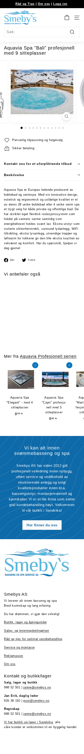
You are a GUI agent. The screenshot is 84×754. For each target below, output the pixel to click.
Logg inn (60, 4)
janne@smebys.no (37, 687)
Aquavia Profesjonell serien (48, 356)
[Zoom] (66, 116)
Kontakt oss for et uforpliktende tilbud (38, 164)
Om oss (44, 4)
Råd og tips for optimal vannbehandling (33, 639)
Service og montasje (19, 647)
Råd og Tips (25, 4)
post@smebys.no (36, 700)
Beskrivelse (14, 175)
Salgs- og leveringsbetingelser (26, 630)
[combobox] (42, 32)
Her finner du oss (42, 525)
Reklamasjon (13, 656)
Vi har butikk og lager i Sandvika (28, 722)
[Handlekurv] (66, 18)
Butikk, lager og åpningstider (25, 622)
